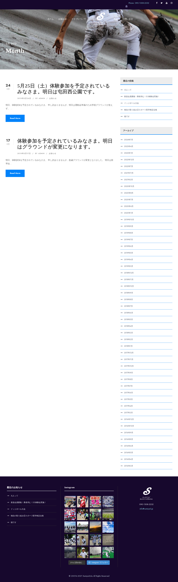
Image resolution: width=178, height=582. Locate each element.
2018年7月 (128, 306)
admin (42, 98)
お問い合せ (127, 18)
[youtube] (166, 3)
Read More (15, 118)
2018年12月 (129, 272)
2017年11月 (128, 359)
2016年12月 (129, 419)
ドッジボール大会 (131, 103)
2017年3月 (128, 412)
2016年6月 (128, 446)
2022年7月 (128, 166)
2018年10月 (129, 286)
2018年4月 (128, 326)
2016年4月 (128, 459)
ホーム (50, 18)
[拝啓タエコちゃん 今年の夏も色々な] (95, 527)
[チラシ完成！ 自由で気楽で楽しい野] (108, 501)
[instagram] (171, 3)
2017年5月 (128, 399)
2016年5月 (128, 452)
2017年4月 (128, 406)
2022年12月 (129, 159)
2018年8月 (128, 299)
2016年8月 (128, 439)
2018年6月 (128, 312)
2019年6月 (128, 246)
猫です (127, 116)
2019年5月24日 (24, 98)
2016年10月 (129, 426)
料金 (116, 18)
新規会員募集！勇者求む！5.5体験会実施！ (141, 96)
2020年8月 (128, 193)
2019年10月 (129, 219)
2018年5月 (128, 319)
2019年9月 (128, 226)
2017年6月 (128, 392)
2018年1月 (128, 346)
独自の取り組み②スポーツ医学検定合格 (140, 109)
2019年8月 (128, 233)
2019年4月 (128, 259)
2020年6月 (128, 206)
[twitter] (161, 3)
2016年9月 (128, 432)
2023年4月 (128, 146)
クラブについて (78, 18)
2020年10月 (129, 186)
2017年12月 (129, 352)
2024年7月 (128, 139)
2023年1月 (128, 153)
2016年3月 (128, 466)
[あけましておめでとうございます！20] (108, 514)
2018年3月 (128, 332)
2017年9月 (128, 372)
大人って (127, 89)
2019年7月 (128, 239)
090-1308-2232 (146, 504)
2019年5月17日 (24, 153)
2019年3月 (128, 266)
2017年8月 (128, 379)
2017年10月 (129, 366)
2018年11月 (128, 279)
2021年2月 (128, 179)
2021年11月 (128, 173)
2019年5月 (128, 253)
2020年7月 (128, 199)
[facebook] (156, 3)
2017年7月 (128, 386)
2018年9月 (128, 292)
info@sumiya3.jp (146, 508)
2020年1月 (128, 213)
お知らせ (62, 18)
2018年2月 (128, 339)
